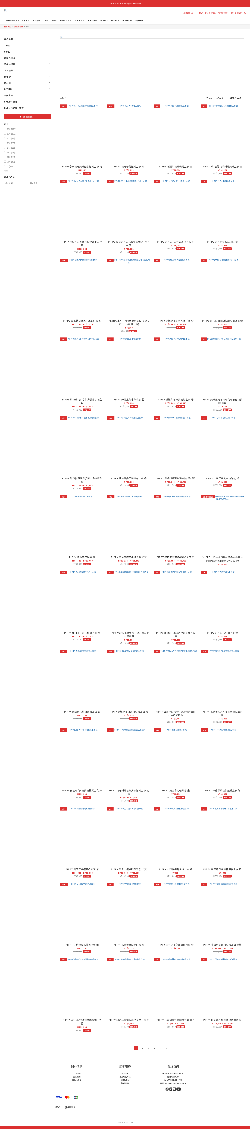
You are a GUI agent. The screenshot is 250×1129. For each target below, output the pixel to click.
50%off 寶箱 (66, 20)
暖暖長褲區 (92, 20)
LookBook (127, 20)
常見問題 (125, 1073)
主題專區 (79, 20)
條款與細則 (125, 1083)
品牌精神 (76, 1073)
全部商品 (7, 26)
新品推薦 (8, 39)
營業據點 (76, 1076)
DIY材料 (8, 89)
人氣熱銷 (36, 20)
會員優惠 (139, 20)
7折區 (46, 20)
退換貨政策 (125, 1080)
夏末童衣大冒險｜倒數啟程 (17, 20)
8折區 (54, 20)
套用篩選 (28, 117)
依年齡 (103, 20)
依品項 (114, 20)
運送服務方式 (125, 1076)
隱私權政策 (76, 1080)
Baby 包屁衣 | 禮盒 (14, 107)
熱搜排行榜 (18, 26)
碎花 (28, 26)
